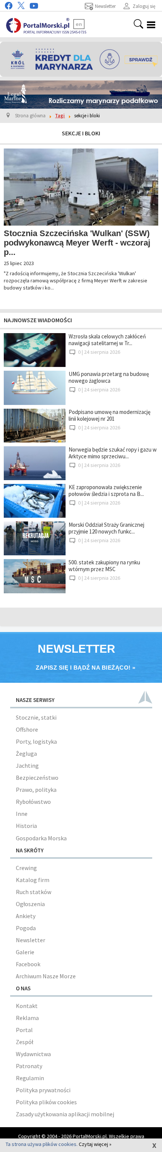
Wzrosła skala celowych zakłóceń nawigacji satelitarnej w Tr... (107, 340)
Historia (26, 825)
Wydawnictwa (33, 1054)
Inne (22, 813)
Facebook (28, 964)
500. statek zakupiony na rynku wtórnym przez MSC (104, 566)
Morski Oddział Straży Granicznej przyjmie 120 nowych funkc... (106, 528)
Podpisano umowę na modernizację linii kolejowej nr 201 (109, 415)
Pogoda (26, 928)
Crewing (26, 868)
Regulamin (30, 1078)
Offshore (27, 729)
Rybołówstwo (33, 801)
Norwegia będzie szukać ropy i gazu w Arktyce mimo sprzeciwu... (113, 453)
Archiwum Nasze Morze (46, 976)
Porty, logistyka (36, 741)
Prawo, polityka (36, 789)
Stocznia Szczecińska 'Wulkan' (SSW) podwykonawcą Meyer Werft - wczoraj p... (77, 243)
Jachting (27, 765)
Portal (24, 1030)
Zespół (24, 1042)
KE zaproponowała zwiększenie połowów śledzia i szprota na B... (106, 490)
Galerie (25, 952)
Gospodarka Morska (41, 838)
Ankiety (25, 916)
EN (79, 24)
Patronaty (29, 1066)
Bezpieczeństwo (37, 777)
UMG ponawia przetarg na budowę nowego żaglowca (109, 377)
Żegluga (26, 753)
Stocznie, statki (36, 717)
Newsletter (30, 940)
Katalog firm (32, 880)
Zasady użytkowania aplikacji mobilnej (65, 1114)
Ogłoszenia (30, 904)
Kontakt (27, 1006)
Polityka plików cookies (46, 1102)
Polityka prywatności (43, 1090)
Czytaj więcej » (95, 1144)
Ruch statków (33, 892)
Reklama (27, 1018)
